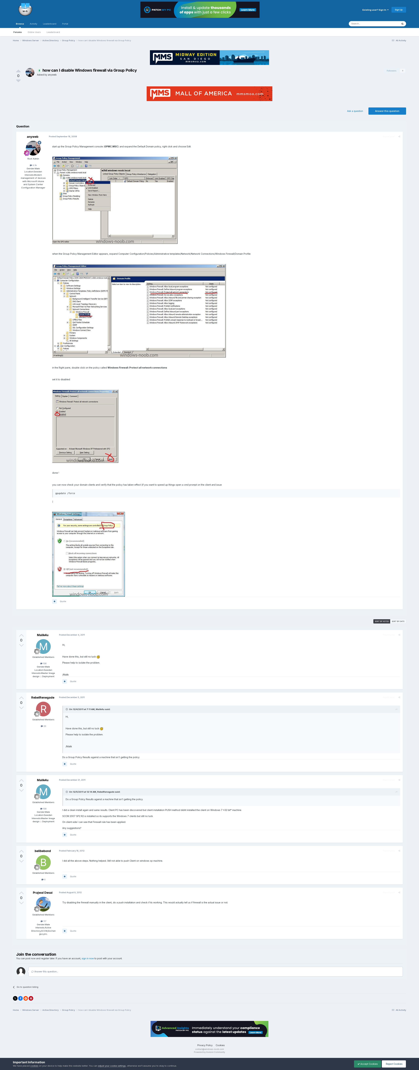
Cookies (220, 1045)
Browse (20, 23)
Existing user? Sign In (374, 10)
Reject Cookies (393, 1063)
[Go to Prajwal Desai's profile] (43, 904)
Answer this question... (46, 971)
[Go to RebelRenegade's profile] (43, 709)
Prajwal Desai (43, 892)
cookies (34, 1065)
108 (44, 663)
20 (44, 726)
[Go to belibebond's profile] (43, 862)
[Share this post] (399, 136)
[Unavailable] (115, 200)
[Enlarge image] (98, 656)
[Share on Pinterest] (31, 998)
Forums (17, 32)
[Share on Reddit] (25, 998)
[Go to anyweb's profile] (30, 72)
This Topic (389, 23)
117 (44, 921)
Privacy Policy (205, 1045)
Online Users (34, 32)
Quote (63, 601)
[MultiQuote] (54, 601)
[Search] (402, 23)
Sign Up (399, 9)
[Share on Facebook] (20, 998)
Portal (65, 23)
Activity (33, 23)
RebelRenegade (42, 697)
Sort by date (398, 621)
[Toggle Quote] (67, 709)
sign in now (88, 958)
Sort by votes (382, 621)
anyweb (52, 74)
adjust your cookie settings (112, 1065)
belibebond (43, 851)
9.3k (34, 165)
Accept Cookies (369, 1063)
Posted (63, 136)
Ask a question (355, 111)
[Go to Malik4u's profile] (43, 646)
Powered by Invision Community (209, 1052)
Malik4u (42, 635)
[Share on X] (15, 998)
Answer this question (387, 111)
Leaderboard (53, 32)
